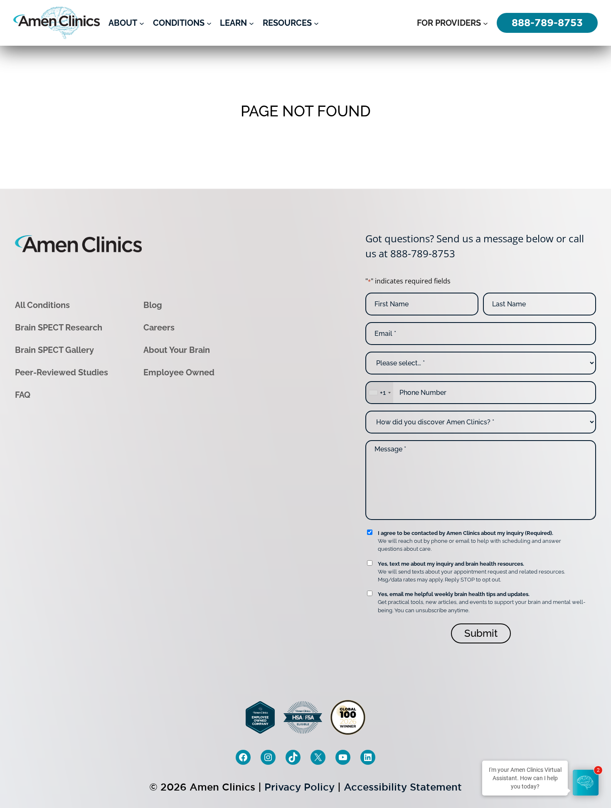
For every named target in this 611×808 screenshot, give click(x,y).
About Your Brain (176, 350)
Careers (159, 328)
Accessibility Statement (403, 787)
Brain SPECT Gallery (54, 350)
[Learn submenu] (251, 22)
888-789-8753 (422, 253)
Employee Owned (178, 372)
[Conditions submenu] (209, 22)
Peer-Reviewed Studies (61, 372)
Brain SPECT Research (58, 328)
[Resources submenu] (316, 22)
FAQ (22, 395)
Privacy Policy (299, 787)
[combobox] (379, 393)
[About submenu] (141, 22)
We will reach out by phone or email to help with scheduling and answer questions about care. (469, 541)
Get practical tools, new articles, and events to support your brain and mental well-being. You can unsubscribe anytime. (481, 602)
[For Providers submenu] (485, 22)
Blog (152, 305)
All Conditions (42, 305)
